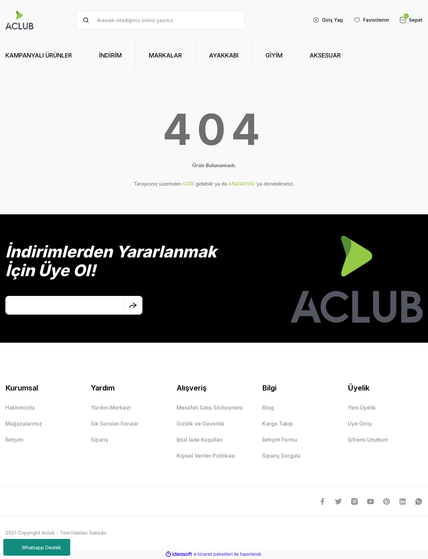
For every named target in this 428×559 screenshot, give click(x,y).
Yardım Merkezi (111, 407)
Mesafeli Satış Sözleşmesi (210, 407)
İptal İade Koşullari (200, 439)
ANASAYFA (241, 184)
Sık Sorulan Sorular (114, 423)
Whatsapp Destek (41, 547)
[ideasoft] (179, 554)
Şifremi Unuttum (368, 439)
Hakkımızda (20, 407)
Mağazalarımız (23, 423)
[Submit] (133, 305)
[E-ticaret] (213, 554)
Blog (268, 407)
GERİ (188, 184)
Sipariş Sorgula (281, 455)
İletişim (14, 439)
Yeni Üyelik (362, 407)
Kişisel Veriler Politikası (206, 455)
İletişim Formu (279, 439)
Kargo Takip (277, 423)
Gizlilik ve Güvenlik (200, 423)
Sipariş (99, 439)
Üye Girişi (360, 423)
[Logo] (19, 20)
